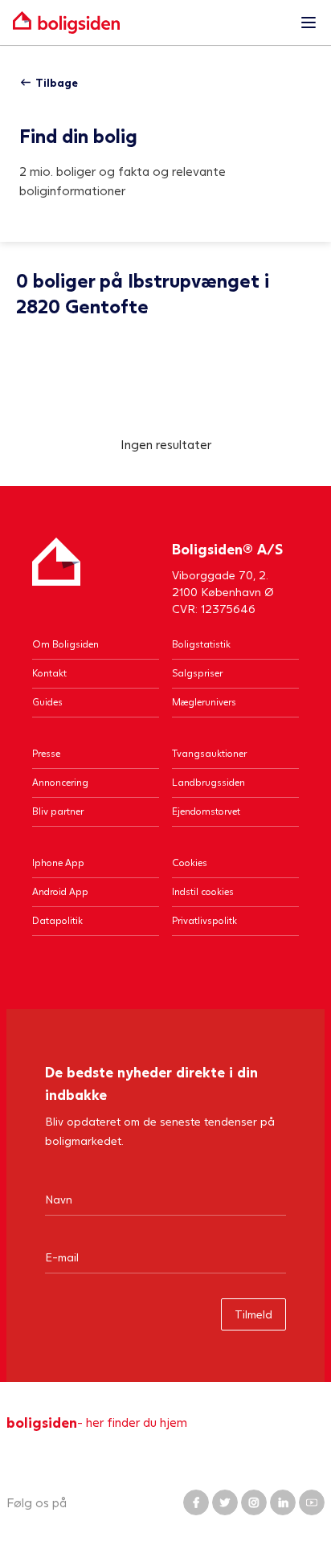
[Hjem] (56, 577)
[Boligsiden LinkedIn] (283, 1502)
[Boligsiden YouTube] (312, 1502)
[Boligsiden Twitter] (225, 1502)
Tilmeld (253, 1314)
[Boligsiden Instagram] (254, 1502)
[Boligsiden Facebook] (196, 1502)
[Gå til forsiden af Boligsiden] (149, 22)
